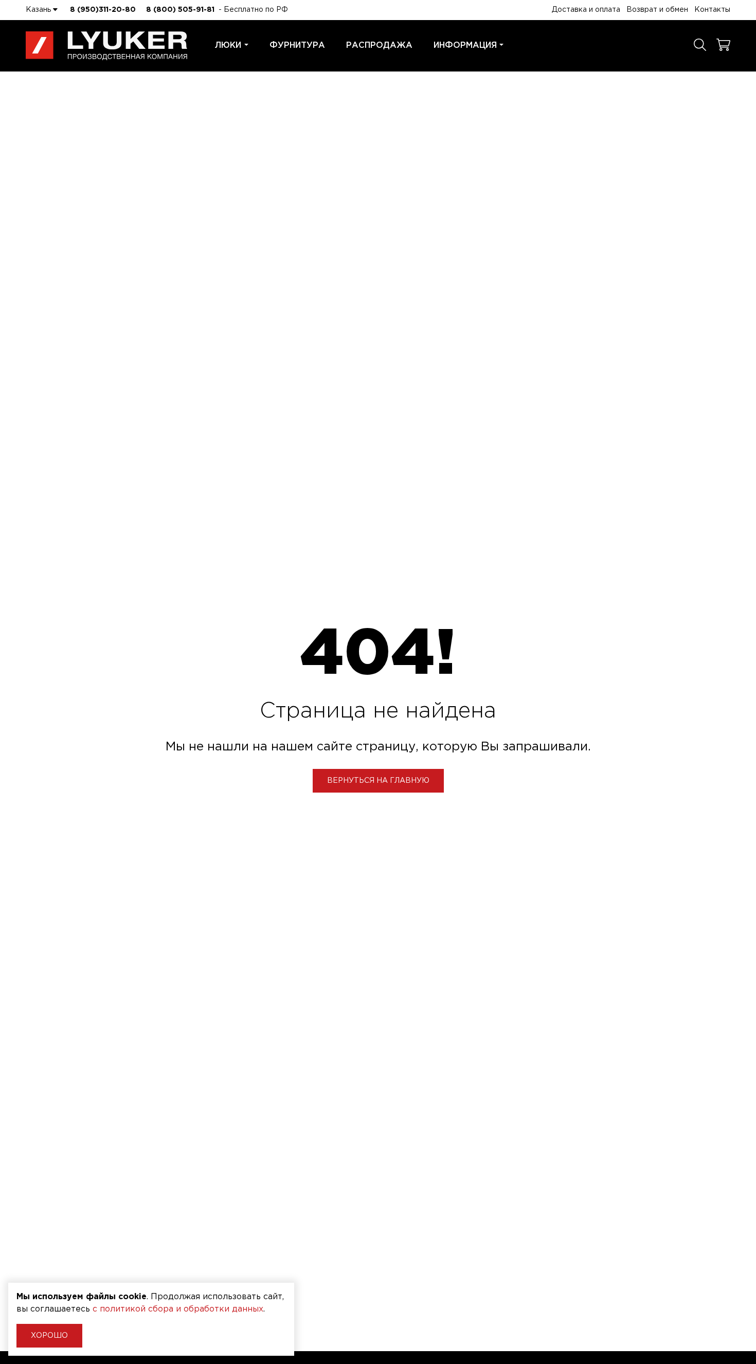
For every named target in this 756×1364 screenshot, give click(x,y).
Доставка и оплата (586, 10)
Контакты (712, 10)
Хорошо (49, 1336)
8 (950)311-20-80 (103, 10)
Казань (39, 10)
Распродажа (379, 45)
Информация (465, 45)
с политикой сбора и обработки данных (178, 1309)
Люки (228, 45)
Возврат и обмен (657, 10)
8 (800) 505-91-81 (180, 10)
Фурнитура (297, 45)
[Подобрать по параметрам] (700, 45)
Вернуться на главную (378, 781)
